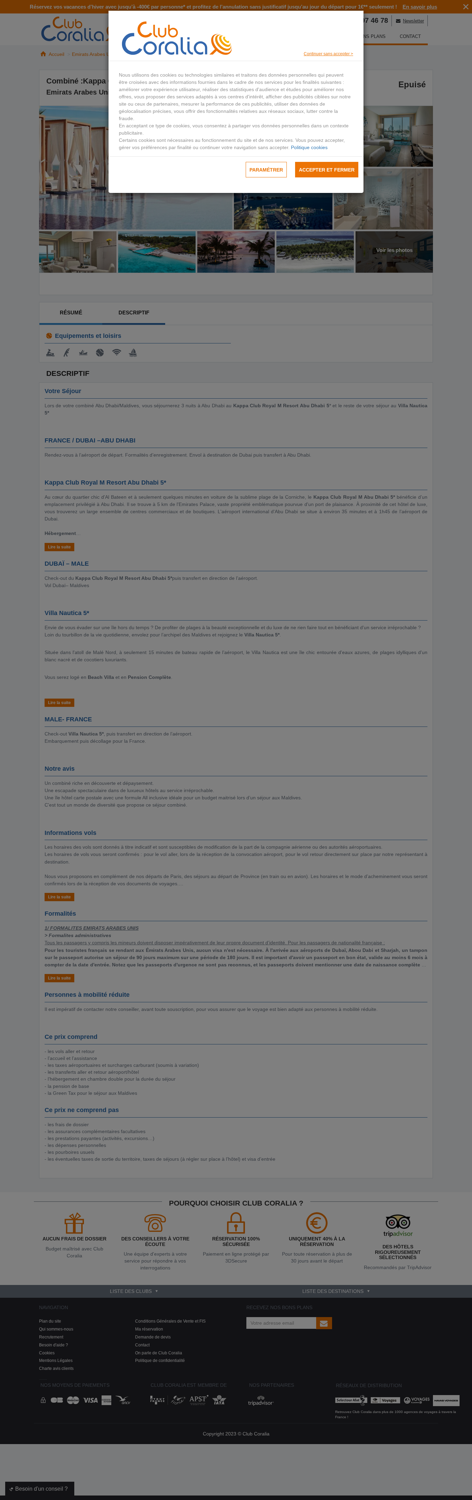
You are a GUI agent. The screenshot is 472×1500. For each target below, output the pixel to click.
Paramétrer (266, 170)
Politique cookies (309, 147)
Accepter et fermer (327, 170)
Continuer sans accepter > (328, 53)
